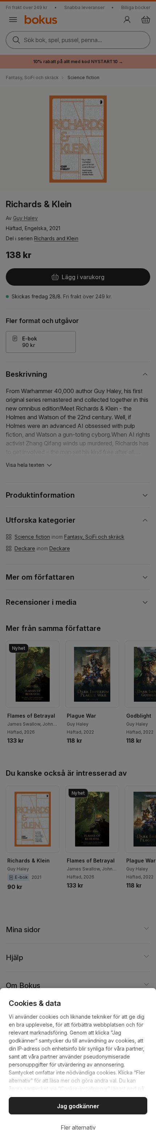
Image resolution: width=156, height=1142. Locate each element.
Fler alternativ (78, 1127)
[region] (78, 1065)
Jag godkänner (78, 1106)
